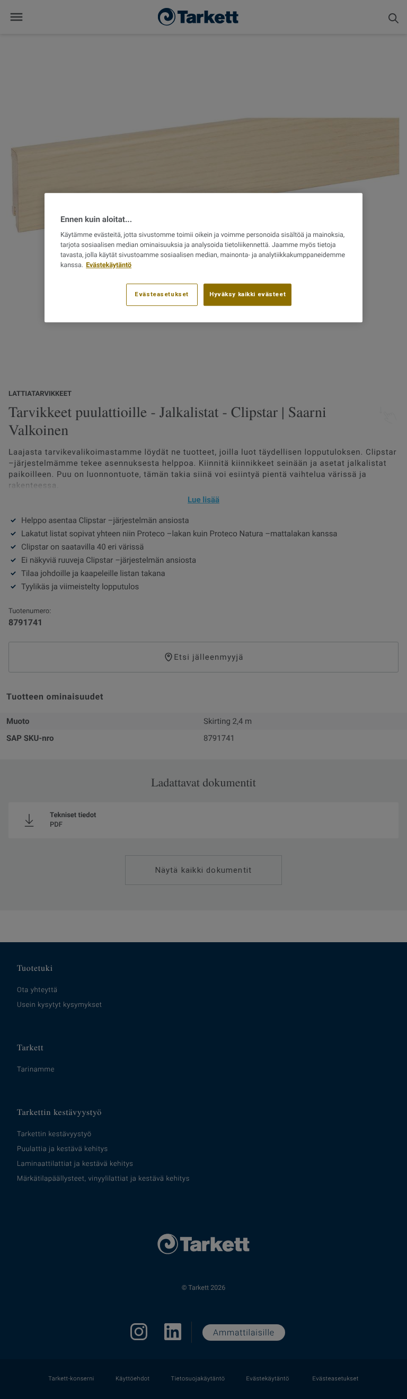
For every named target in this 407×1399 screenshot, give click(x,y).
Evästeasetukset (162, 294)
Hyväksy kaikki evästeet (247, 294)
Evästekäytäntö (108, 265)
